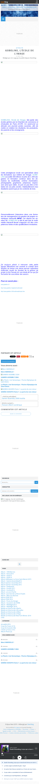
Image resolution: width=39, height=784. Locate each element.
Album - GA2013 (6, 576)
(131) (8, 630)
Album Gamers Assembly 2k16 (11, 585)
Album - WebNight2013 (9, 605)
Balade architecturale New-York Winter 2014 (16, 616)
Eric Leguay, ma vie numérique (19, 7)
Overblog (30, 724)
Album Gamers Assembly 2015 (11, 583)
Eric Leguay (17, 727)
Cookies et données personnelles (18, 733)
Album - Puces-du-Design (9, 601)
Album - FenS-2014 (7, 574)
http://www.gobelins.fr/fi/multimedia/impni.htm (13, 291)
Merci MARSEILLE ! (7, 642)
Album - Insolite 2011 (8, 588)
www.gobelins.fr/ (5, 284)
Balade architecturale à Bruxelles (12, 610)
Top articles (25, 729)
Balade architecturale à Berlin (11, 608)
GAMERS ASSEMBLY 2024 (10, 649)
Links (2, 617)
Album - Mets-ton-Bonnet (9, 596)
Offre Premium (4, 733)
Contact (32, 729)
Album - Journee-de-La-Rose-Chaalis (13, 594)
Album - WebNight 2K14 (9, 607)
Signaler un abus (7, 731)
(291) (6, 624)
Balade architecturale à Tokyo (11, 614)
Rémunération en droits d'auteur (26, 731)
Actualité (19, 48)
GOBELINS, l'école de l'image (13, 120)
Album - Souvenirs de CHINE (10, 603)
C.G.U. (14, 731)
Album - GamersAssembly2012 (11, 581)
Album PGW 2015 (7, 597)
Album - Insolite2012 (8, 590)
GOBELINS (13, 220)
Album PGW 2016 (7, 599)
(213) (8, 626)
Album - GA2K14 (6, 577)
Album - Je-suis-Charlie (8, 592)
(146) (8, 628)
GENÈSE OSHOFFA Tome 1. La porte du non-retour (18, 663)
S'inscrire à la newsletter (8, 361)
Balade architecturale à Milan (11, 612)
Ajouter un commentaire (16, 413)
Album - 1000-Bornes (8, 572)
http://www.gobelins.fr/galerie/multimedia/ (11, 288)
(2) (6, 632)
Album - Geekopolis (7, 586)
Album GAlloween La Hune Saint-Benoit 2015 (16, 579)
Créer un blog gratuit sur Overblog (12, 729)
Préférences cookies (33, 733)
